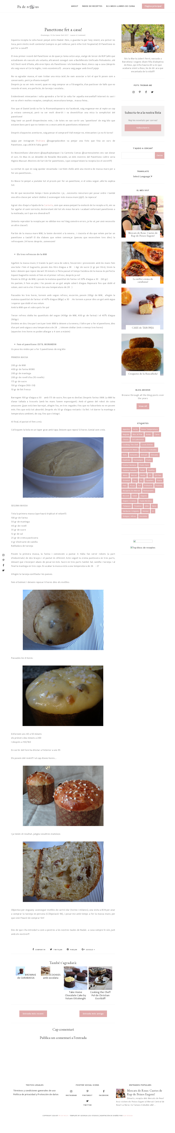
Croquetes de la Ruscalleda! (143, 373)
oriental (126, 480)
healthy (151, 470)
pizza (132, 485)
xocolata (143, 516)
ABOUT (74, 6)
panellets (150, 480)
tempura (127, 506)
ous (135, 480)
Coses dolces (147, 444)
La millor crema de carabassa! (143, 280)
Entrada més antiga (93, 1013)
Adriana (41, 141)
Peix (124, 485)
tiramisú (138, 506)
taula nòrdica (146, 500)
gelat (142, 470)
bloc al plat (137, 434)
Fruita (148, 460)
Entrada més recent (33, 1013)
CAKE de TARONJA (143, 327)
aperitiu (126, 429)
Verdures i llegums (131, 511)
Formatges (138, 460)
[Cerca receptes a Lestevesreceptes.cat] (143, 548)
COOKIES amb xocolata (51, 976)
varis (154, 506)
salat (135, 495)
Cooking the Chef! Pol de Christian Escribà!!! (100, 995)
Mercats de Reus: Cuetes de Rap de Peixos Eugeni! (143, 234)
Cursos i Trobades (149, 449)
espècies (126, 460)
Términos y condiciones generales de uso (34, 1091)
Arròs (135, 429)
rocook (126, 495)
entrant (144, 454)
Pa (141, 480)
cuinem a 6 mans (130, 449)
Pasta (159, 480)
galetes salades (130, 470)
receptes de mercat (131, 490)
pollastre (148, 485)
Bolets (148, 434)
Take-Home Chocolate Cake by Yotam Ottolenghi (75, 995)
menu (125, 475)
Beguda (126, 434)
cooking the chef (130, 444)
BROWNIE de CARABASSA (26, 976)
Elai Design (128, 1115)
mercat (134, 475)
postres (159, 485)
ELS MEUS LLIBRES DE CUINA (120, 6)
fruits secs (144, 465)
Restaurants (148, 490)
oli (150, 475)
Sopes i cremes (129, 500)
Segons (144, 495)
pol (139, 485)
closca (125, 439)
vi (153, 511)
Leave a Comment (78, 35)
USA (147, 506)
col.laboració (138, 439)
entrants (154, 454)
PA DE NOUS (63, 1115)
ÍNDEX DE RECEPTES (92, 6)
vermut (146, 511)
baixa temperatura (149, 429)
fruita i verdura (129, 465)
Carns (157, 434)
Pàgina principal (153, 6)
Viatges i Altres (129, 516)
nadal (142, 475)
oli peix (158, 475)
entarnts (134, 454)
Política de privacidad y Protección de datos (36, 1094)
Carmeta (48, 205)
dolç (125, 454)
